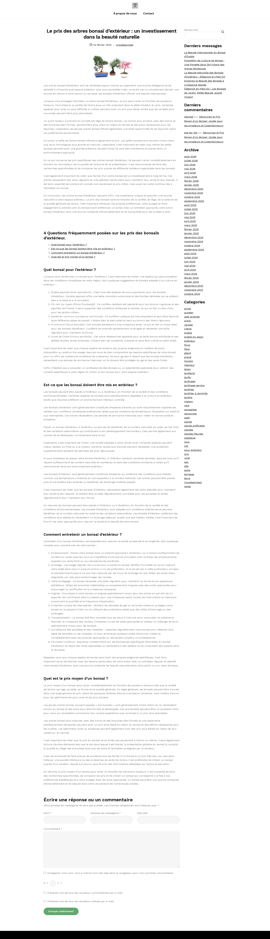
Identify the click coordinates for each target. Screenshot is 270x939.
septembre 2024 (194, 249)
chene (188, 328)
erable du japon (193, 336)
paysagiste (190, 409)
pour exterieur (193, 450)
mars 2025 (190, 225)
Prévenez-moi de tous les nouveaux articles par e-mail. (80, 901)
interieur (189, 365)
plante (188, 421)
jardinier (189, 389)
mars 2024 (190, 273)
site (186, 466)
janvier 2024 (191, 281)
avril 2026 (190, 172)
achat (187, 308)
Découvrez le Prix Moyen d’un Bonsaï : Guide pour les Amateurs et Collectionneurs (203, 121)
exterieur (189, 340)
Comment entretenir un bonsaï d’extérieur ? (78, 252)
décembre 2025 (193, 188)
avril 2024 (190, 269)
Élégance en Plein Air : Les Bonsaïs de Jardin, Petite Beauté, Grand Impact (205, 92)
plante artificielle (194, 425)
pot (186, 446)
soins (187, 470)
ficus (187, 344)
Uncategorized (124, 44)
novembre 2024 (193, 241)
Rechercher (191, 29)
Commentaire (53, 828)
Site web (142, 813)
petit (187, 417)
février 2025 (191, 229)
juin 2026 (189, 164)
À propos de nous (125, 13)
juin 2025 (189, 213)
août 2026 (190, 156)
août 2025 (190, 205)
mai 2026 (189, 168)
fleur (187, 349)
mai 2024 (189, 265)
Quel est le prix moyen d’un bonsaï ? (73, 256)
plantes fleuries (193, 433)
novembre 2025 (193, 192)
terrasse (189, 474)
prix (186, 454)
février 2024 (191, 277)
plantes (188, 429)
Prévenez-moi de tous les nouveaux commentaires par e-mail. (85, 892)
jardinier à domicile (196, 393)
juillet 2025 (191, 209)
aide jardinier (192, 316)
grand (187, 357)
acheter (188, 312)
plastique (189, 437)
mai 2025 (189, 217)
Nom (48, 813)
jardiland (189, 373)
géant (187, 353)
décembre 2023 (193, 285)
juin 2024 (189, 261)
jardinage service (194, 385)
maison (188, 401)
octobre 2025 (192, 196)
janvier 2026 (191, 184)
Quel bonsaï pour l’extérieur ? (69, 244)
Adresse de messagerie (105, 813)
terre (187, 478)
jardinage (189, 381)
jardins (188, 397)
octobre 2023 (192, 293)
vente (187, 486)
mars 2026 (190, 176)
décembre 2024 (193, 237)
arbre (187, 320)
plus (187, 441)
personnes (190, 413)
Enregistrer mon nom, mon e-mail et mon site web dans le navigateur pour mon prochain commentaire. (110, 873)
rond (187, 458)
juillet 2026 (191, 160)
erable (188, 332)
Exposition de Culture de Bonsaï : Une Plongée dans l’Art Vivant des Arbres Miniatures (204, 64)
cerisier (188, 324)
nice (186, 405)
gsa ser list (190, 132)
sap (186, 462)
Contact (148, 13)
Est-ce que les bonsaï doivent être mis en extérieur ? (83, 248)
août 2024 (190, 253)
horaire (188, 361)
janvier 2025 (191, 233)
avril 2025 (190, 221)
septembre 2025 (194, 201)
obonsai (188, 116)
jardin (187, 377)
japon (187, 369)
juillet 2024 (191, 257)
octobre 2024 (192, 245)
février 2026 (191, 180)
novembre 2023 (193, 289)
